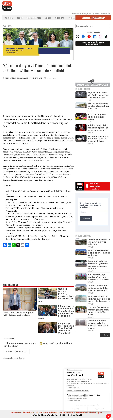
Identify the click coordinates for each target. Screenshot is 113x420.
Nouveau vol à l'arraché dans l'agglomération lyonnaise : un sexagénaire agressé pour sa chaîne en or (98, 265)
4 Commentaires (51, 78)
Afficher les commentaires (16, 351)
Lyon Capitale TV (80, 412)
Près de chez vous (34, 18)
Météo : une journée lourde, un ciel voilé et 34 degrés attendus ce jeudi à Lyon (98, 106)
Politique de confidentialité (49, 412)
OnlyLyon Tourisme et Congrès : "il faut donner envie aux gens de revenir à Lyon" (99, 252)
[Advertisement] (38, 97)
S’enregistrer (86, 13)
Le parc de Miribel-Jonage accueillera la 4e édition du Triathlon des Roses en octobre (98, 277)
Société (20, 18)
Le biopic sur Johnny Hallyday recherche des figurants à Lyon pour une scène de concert (98, 127)
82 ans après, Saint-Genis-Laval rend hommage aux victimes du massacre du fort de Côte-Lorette (98, 311)
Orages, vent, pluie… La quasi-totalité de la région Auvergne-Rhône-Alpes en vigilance (98, 95)
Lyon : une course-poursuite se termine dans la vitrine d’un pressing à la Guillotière (98, 138)
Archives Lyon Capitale (94, 412)
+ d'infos (105, 335)
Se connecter (76, 13)
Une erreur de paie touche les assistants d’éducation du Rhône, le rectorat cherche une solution (99, 298)
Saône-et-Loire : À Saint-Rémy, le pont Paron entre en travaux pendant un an (99, 241)
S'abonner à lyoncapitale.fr (93, 18)
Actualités (9, 18)
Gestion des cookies (66, 412)
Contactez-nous (16, 412)
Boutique (104, 13)
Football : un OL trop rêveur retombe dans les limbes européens (97, 116)
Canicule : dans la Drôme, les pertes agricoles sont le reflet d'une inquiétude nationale (18, 313)
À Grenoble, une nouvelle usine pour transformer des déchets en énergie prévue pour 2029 (98, 288)
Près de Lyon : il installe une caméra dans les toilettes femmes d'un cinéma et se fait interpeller (98, 324)
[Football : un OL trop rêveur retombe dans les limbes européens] (81, 116)
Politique (72, 18)
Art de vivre (59, 18)
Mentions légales (28, 412)
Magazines (96, 13)
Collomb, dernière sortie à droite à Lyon (56, 343)
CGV (37, 412)
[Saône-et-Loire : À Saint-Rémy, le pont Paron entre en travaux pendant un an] (81, 242)
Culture (48, 18)
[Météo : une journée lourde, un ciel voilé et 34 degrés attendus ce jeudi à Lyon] (81, 105)
